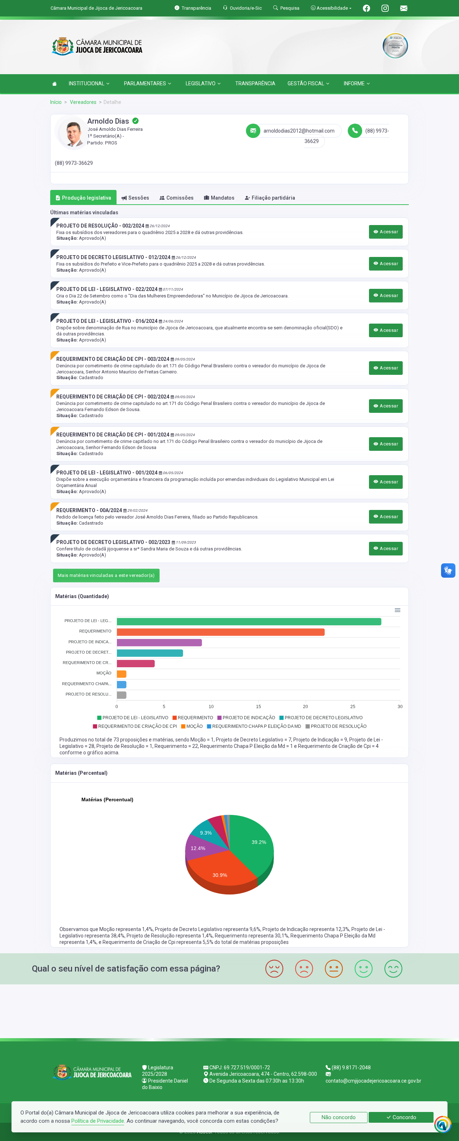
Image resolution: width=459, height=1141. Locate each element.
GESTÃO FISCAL (306, 83)
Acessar (388, 231)
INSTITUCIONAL (86, 83)
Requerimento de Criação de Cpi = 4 (338, 746)
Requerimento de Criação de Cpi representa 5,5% (158, 942)
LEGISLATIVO (201, 83)
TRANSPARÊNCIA (255, 83)
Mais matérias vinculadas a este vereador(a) (106, 575)
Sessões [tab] (138, 198)
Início (56, 102)
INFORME (354, 83)
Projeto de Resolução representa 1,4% (170, 936)
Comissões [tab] (180, 198)
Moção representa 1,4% (126, 929)
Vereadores (82, 102)
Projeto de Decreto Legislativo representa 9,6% (207, 929)
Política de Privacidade (97, 1121)
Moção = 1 (202, 740)
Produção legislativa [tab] (86, 198)
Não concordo (339, 1117)
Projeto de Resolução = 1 (124, 746)
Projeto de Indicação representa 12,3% (305, 929)
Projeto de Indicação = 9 (320, 740)
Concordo (403, 1117)
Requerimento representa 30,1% (251, 936)
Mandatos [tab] (223, 198)
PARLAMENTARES (145, 83)
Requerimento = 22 (176, 746)
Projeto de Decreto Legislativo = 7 (253, 740)
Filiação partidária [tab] (273, 198)
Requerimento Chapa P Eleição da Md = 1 (247, 746)
